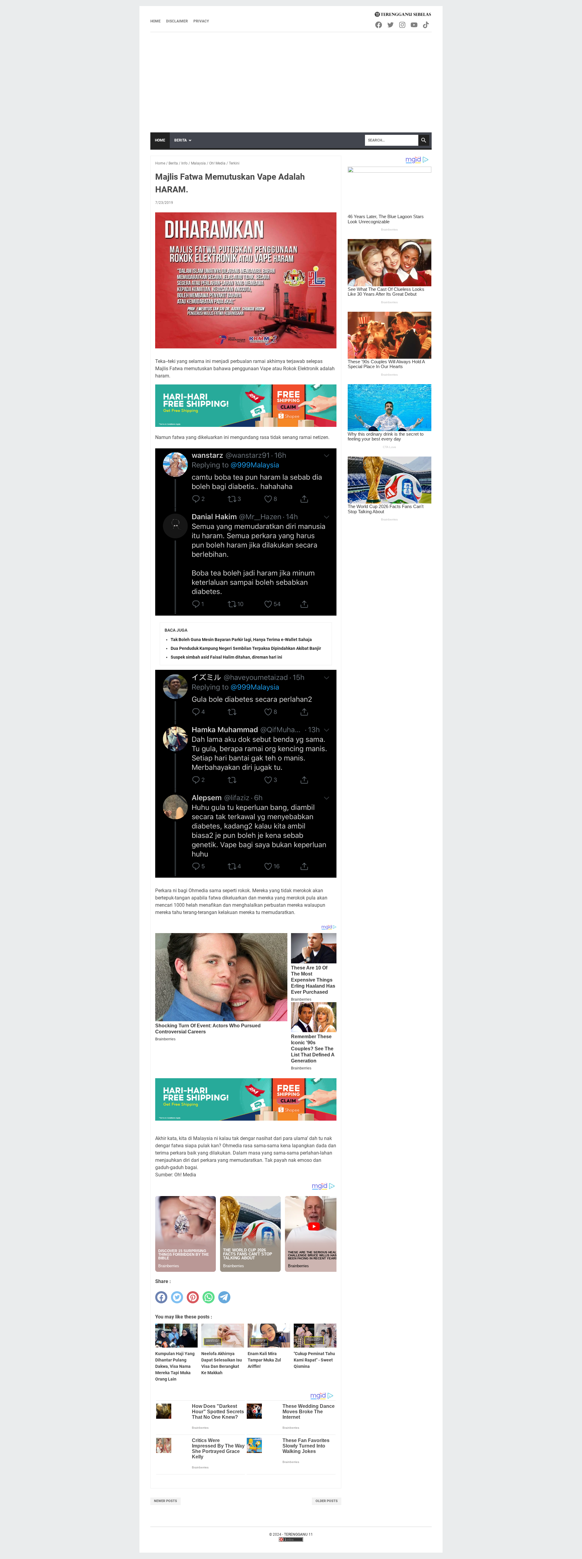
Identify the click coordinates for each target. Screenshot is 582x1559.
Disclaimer (177, 21)
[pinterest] (193, 1297)
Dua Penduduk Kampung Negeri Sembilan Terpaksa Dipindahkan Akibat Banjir (246, 648)
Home (155, 21)
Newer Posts (165, 1501)
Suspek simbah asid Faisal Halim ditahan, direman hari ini (226, 657)
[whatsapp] (208, 1297)
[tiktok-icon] (426, 25)
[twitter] (177, 1297)
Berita (180, 140)
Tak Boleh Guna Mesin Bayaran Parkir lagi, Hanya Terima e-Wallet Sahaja (241, 639)
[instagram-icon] (402, 25)
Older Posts (327, 1501)
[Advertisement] (291, 77)
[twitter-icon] (391, 25)
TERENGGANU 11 (298, 1534)
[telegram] (224, 1297)
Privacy (201, 21)
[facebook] (161, 1297)
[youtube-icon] (414, 25)
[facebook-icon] (379, 25)
